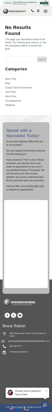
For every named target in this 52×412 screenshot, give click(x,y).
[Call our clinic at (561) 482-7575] (32, 11)
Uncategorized (13, 100)
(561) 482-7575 (36, 186)
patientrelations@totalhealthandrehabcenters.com (28, 341)
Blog (7, 83)
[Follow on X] (13, 315)
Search (42, 59)
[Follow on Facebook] (7, 315)
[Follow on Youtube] (20, 315)
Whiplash (10, 105)
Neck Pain (10, 96)
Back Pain (10, 79)
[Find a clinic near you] (38, 11)
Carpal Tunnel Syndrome (18, 87)
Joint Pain (10, 92)
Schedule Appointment (18, 352)
